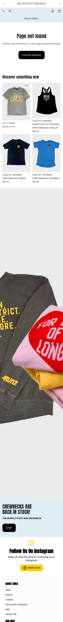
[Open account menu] (52, 11)
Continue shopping (31, 55)
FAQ (8, 609)
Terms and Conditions (16, 604)
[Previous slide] (3, 3)
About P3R (11, 614)
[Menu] (3, 11)
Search (9, 594)
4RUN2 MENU (31, 18)
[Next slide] (59, 3)
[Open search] (10, 11)
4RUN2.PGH (34, 568)
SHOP (9, 527)
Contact (9, 599)
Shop (8, 590)
